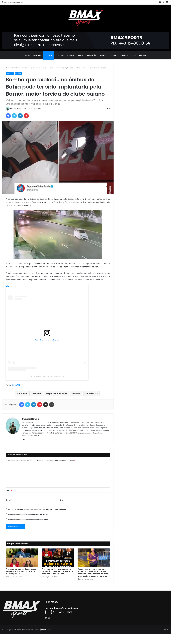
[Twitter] (14, 115)
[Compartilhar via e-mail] (45, 404)
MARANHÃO (91, 55)
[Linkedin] (20, 115)
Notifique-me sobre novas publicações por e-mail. (28, 519)
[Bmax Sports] (85, 18)
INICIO (27, 55)
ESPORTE (48, 55)
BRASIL (80, 55)
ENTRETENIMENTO (138, 55)
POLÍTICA (59, 55)
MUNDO (103, 55)
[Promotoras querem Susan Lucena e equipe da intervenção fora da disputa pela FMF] (22, 557)
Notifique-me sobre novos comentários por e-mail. (28, 514)
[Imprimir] (51, 404)
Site (61, 500)
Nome (9, 491)
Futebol (76, 393)
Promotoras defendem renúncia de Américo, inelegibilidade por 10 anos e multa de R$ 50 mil (57, 571)
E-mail (9, 500)
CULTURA (124, 55)
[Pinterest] (26, 115)
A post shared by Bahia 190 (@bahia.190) (47, 376)
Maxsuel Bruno (15, 109)
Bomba (37, 393)
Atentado (23, 393)
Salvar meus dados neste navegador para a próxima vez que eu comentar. (37, 509)
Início (9, 68)
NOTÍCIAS (37, 55)
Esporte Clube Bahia (57, 393)
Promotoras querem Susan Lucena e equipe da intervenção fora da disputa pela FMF (22, 571)
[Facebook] (8, 115)
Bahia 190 (16, 385)
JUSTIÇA (70, 55)
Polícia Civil (92, 393)
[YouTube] (46, 617)
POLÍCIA (113, 55)
